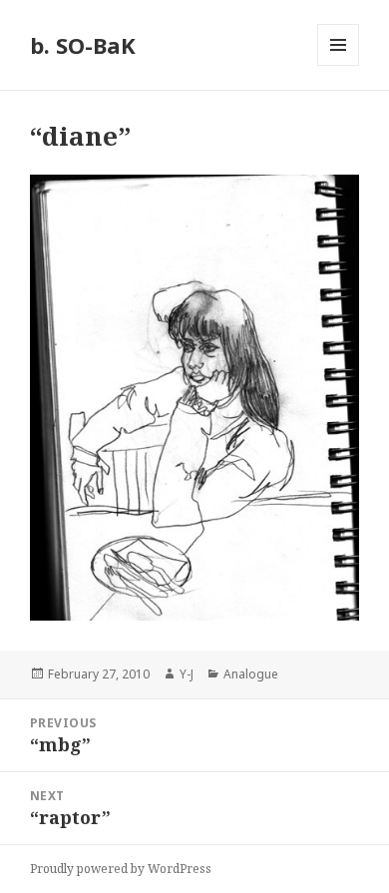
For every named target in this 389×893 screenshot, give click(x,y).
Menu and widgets (338, 65)
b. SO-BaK (83, 45)
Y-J (187, 674)
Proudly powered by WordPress (120, 868)
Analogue (250, 674)
